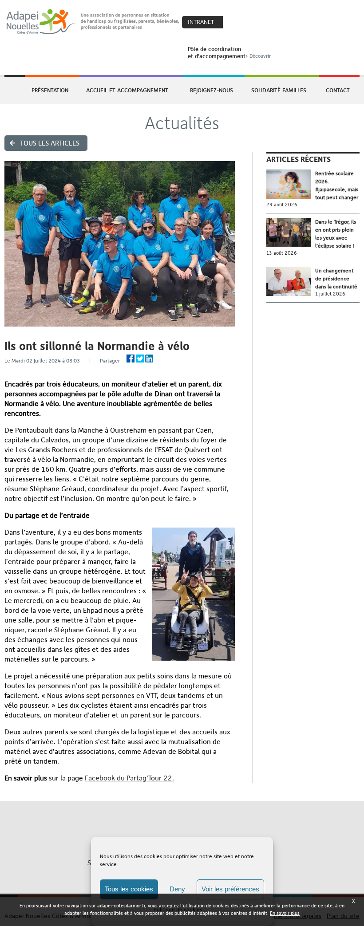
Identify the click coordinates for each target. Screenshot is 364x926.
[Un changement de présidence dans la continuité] (290, 281)
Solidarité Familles (278, 90)
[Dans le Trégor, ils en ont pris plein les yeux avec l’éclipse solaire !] (290, 232)
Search (254, 22)
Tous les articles (49, 143)
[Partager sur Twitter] (140, 359)
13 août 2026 (281, 253)
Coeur (235, 22)
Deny (177, 889)
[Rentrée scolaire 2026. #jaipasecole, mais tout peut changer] (290, 184)
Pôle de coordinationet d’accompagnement (229, 52)
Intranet (201, 22)
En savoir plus (285, 913)
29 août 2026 (281, 205)
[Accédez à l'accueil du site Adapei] (13, 90)
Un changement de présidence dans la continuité (336, 279)
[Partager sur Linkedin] (149, 359)
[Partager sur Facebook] (131, 359)
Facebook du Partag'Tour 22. (129, 778)
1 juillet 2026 (330, 294)
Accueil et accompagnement (127, 90)
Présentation (50, 90)
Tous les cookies (129, 889)
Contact (338, 90)
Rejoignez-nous (211, 90)
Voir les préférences (230, 889)
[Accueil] (93, 22)
